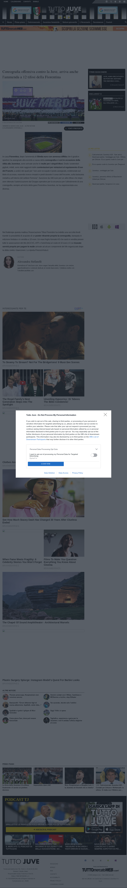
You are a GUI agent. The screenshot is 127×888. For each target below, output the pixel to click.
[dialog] (63, 444)
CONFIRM (45, 464)
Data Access (63, 473)
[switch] (94, 455)
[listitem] (63, 449)
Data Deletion (49, 473)
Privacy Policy (77, 473)
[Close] (106, 415)
